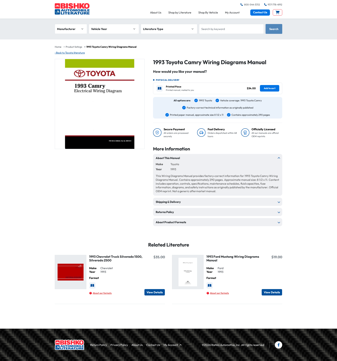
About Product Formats (171, 222)
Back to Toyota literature (70, 52)
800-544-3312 (252, 4)
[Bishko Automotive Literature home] (69, 345)
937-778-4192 (275, 4)
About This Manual (168, 158)
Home (58, 46)
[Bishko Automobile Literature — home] (72, 9)
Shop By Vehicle (208, 12)
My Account (232, 12)
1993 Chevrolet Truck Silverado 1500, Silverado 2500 (115, 258)
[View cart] (277, 12)
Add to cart (269, 88)
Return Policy (98, 345)
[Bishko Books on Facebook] (278, 345)
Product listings (74, 46)
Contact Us (260, 12)
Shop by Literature (179, 12)
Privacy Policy (119, 345)
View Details (155, 292)
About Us (155, 12)
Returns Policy (165, 212)
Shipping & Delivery (168, 202)
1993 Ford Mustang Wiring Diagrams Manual (232, 258)
